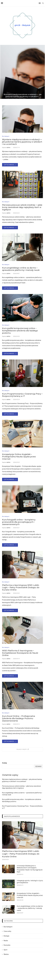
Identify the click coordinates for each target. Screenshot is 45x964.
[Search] (43, 3)
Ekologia (6, 936)
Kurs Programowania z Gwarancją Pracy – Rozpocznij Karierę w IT (22, 395)
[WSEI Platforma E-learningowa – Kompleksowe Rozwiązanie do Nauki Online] (22, 630)
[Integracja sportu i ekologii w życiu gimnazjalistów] (8, 884)
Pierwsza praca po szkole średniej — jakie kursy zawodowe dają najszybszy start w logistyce (22, 207)
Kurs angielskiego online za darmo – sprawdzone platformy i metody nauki (20, 269)
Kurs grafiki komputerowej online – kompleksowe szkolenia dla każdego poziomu (20, 330)
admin (8, 147)
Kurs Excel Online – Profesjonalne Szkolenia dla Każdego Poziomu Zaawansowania (18, 718)
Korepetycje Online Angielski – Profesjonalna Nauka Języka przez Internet (19, 456)
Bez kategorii (8, 927)
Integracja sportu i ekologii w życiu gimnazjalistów (30, 882)
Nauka (6, 940)
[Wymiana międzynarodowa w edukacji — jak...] (22, 72)
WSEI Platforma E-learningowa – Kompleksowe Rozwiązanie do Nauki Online (20, 652)
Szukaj (4, 763)
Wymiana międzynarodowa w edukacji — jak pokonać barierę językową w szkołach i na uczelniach (22, 141)
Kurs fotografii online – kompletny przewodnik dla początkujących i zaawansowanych (18, 522)
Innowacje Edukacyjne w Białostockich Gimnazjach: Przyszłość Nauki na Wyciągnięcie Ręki (29, 869)
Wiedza (6, 954)
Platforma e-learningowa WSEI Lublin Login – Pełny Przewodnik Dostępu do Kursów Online (20, 587)
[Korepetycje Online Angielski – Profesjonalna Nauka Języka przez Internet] (22, 433)
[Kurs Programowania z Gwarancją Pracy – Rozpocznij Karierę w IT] (22, 373)
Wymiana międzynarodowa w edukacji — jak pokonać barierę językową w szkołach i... (23, 95)
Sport (5, 950)
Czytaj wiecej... (9, 164)
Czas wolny (7, 931)
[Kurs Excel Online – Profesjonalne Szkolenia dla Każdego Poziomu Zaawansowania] (22, 695)
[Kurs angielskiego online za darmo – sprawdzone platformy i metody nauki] (22, 247)
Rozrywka (7, 945)
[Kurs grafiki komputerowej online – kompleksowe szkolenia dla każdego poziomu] (22, 307)
